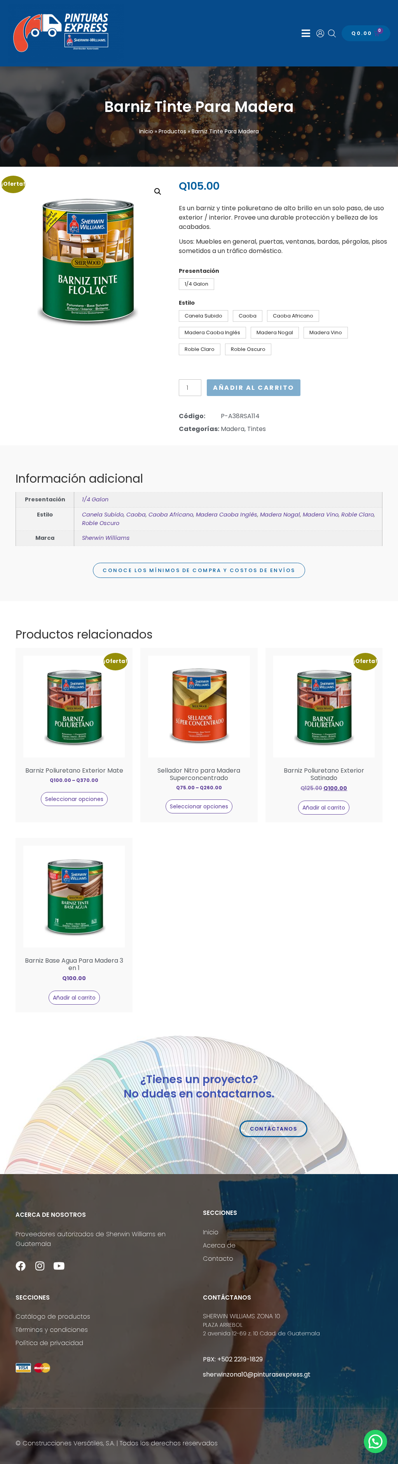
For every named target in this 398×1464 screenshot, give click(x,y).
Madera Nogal (280, 514)
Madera (232, 428)
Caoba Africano (170, 514)
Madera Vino (321, 514)
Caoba (136, 514)
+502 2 (227, 1359)
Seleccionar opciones (74, 799)
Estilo (187, 302)
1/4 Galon (95, 499)
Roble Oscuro (100, 523)
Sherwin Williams (106, 538)
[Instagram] (40, 1266)
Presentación (199, 271)
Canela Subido (103, 514)
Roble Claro (357, 514)
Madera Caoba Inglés (226, 514)
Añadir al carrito (253, 387)
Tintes (256, 428)
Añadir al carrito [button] (323, 807)
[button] (306, 33)
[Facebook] (21, 1266)
